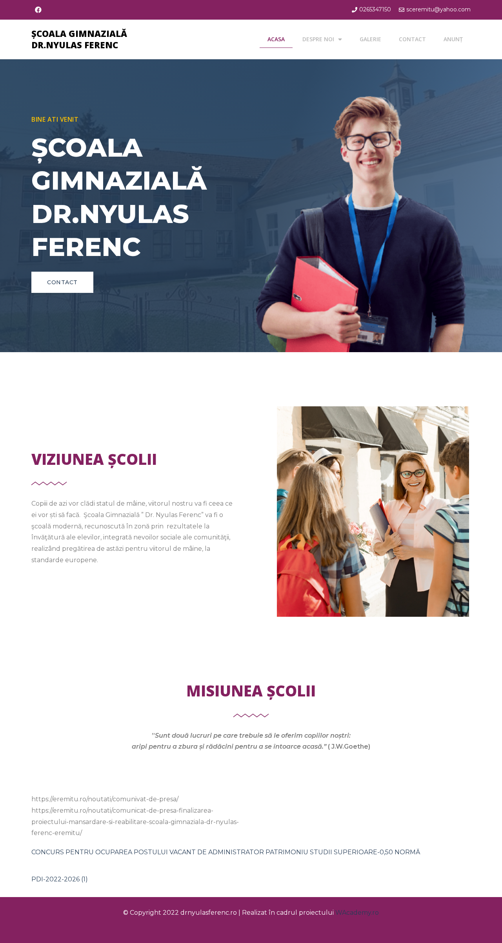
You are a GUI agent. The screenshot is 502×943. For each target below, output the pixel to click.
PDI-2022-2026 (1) (59, 879)
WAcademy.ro (357, 912)
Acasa (276, 39)
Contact (412, 39)
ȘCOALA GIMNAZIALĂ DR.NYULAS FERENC (79, 39)
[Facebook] (38, 9)
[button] (62, 282)
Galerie (370, 39)
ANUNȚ (453, 39)
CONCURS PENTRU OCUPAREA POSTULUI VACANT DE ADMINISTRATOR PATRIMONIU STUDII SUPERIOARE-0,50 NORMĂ (225, 852)
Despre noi (318, 39)
